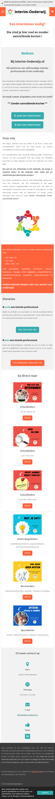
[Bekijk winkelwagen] (52, 11)
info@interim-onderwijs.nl (27, 715)
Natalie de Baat (37, 772)
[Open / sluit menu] (3, 11)
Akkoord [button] (45, 793)
